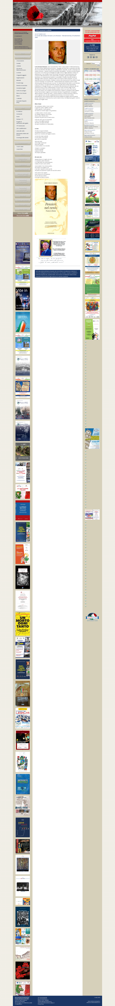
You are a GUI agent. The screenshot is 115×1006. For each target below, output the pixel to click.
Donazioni (23, 196)
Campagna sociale (22, 200)
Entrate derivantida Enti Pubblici (22, 175)
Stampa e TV (19, 119)
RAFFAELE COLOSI (89, 133)
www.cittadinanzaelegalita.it (94, 1001)
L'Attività (18, 66)
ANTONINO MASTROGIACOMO (89, 117)
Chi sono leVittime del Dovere (21, 69)
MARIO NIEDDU (89, 106)
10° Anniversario (20, 126)
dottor (86, 121)
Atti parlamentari (22, 169)
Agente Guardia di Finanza (91, 126)
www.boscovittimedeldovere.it (93, 1002)
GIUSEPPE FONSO (89, 111)
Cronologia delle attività (22, 137)
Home (22, 53)
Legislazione (22, 165)
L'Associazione (22, 57)
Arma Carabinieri (89, 110)
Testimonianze (22, 143)
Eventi (17, 116)
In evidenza (19, 111)
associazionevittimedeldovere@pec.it (22, 48)
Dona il (23, 213)
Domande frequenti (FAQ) (21, 101)
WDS (99, 997)
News (22, 108)
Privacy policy (23, 205)
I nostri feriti (19, 149)
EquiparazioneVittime (22, 159)
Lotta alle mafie (20, 131)
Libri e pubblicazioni (21, 128)
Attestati (18, 80)
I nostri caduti (19, 146)
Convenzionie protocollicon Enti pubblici (23, 181)
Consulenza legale (21, 88)
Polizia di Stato (88, 105)
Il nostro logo (19, 83)
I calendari (19, 98)
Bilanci (18, 96)
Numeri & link (23, 209)
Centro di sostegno (21, 90)
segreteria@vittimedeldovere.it (21, 46)
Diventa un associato (21, 85)
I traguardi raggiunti (21, 75)
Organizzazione (20, 77)
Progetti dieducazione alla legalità (22, 122)
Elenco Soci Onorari (21, 93)
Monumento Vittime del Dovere (22, 134)
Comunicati (19, 114)
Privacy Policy (41, 1004)
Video (22, 154)
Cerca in (88, 63)
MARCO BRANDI (89, 128)
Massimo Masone (89, 123)
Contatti (18, 63)
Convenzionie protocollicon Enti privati (22, 189)
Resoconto (23, 216)
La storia (18, 72)
